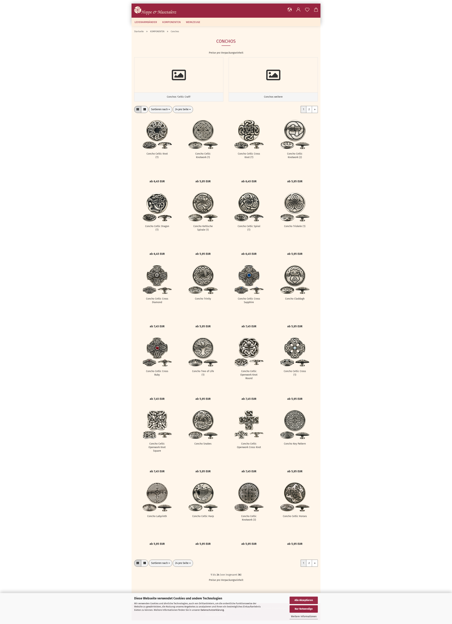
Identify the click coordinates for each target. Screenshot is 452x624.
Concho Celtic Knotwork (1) (203, 155)
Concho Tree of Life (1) (203, 373)
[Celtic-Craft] (156, 11)
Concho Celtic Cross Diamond (157, 300)
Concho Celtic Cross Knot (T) (249, 155)
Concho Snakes (203, 443)
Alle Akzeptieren (304, 600)
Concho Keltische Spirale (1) (203, 228)
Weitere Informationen (304, 616)
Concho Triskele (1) (294, 226)
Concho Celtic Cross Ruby (157, 373)
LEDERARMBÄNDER (146, 22)
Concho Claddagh (295, 298)
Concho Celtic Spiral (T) (249, 228)
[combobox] (160, 109)
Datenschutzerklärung (212, 610)
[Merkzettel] (307, 10)
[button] (289, 10)
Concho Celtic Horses (295, 516)
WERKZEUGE (193, 22)
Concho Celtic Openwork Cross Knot (249, 445)
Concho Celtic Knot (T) (157, 155)
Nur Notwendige (304, 608)
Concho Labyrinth (157, 516)
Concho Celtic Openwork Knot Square (157, 447)
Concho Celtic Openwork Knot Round (248, 375)
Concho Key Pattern (295, 443)
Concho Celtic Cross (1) (295, 373)
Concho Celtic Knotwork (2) (294, 155)
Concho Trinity (203, 298)
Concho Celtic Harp (203, 516)
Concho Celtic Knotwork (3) (249, 518)
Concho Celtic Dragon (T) (157, 228)
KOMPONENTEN (171, 22)
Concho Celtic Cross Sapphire (249, 300)
